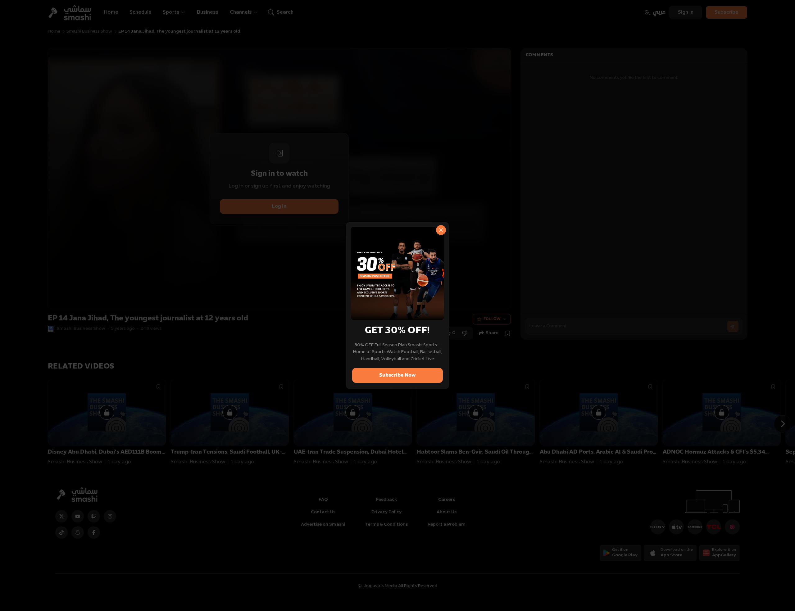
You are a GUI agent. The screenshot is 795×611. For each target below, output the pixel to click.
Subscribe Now (397, 375)
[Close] (441, 230)
